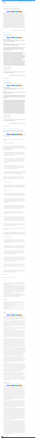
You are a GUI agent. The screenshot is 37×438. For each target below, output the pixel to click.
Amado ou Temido (6, 382)
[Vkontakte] (13, 11)
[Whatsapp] (15, 11)
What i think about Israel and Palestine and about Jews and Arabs (13, 130)
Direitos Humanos (18, 131)
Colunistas (26, 2)
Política (17, 9)
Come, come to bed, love (7, 82)
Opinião (13, 313)
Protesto (19, 9)
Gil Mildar (5, 313)
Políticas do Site (27, 0)
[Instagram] (12, 11)
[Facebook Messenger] (17, 11)
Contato (31, 0)
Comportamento (12, 383)
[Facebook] (8, 11)
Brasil (20, 2)
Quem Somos (24, 0)
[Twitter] (10, 11)
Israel (18, 2)
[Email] (21, 11)
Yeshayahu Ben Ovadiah (7, 9)
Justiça (15, 9)
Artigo (15, 131)
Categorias (30, 2)
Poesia (15, 83)
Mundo (23, 2)
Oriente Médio (5, 132)
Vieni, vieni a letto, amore (7, 34)
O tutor (5, 312)
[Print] (19, 11)
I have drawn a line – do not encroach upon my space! (12, 8)
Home (15, 2)
